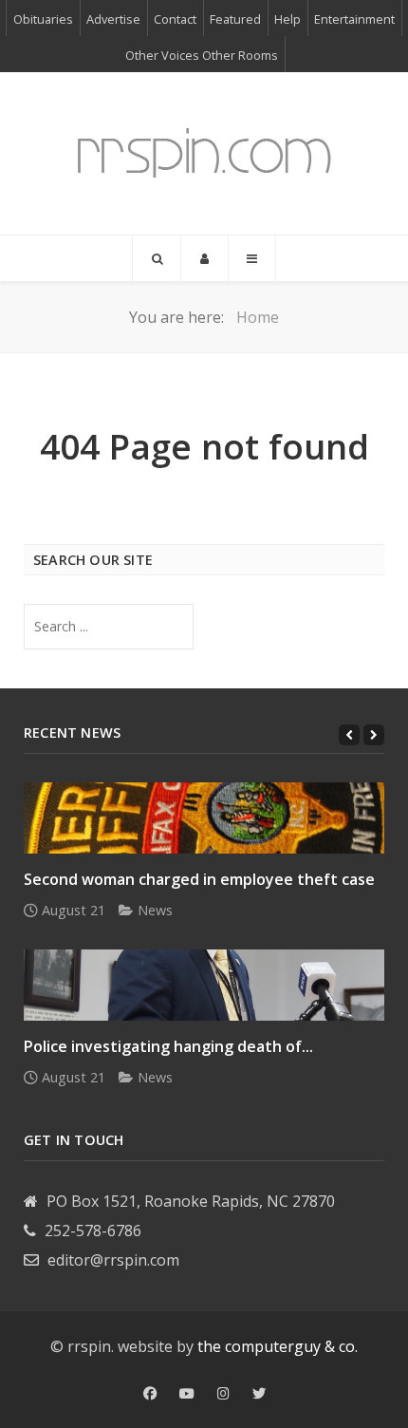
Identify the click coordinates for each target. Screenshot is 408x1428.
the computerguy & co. (277, 1346)
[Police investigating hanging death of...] (204, 985)
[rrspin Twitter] (259, 1393)
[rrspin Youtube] (187, 1393)
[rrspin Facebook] (150, 1393)
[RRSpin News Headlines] (204, 153)
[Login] (204, 258)
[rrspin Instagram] (223, 1393)
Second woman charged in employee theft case (199, 879)
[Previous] (349, 734)
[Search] (156, 258)
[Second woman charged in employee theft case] (204, 818)
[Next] (373, 734)
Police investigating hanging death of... (168, 1046)
